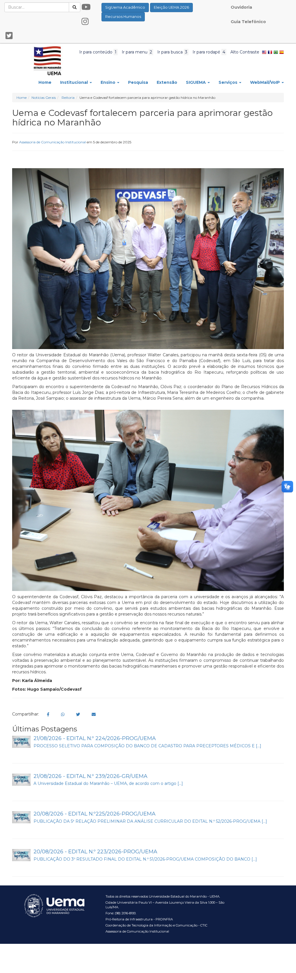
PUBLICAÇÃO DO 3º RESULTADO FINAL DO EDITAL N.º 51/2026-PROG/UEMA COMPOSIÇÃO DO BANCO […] (145, 859)
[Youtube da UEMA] (86, 7)
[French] (270, 52)
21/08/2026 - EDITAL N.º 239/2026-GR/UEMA (90, 776)
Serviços (228, 82)
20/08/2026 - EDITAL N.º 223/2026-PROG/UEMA (95, 851)
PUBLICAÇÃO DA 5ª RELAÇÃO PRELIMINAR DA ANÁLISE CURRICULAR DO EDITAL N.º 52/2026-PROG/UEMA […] (150, 821)
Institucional (74, 82)
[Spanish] (281, 52)
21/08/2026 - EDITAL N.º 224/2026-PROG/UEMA (95, 738)
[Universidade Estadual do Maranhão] (47, 60)
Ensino (108, 82)
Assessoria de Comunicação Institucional (52, 142)
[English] (264, 52)
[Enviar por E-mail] (93, 715)
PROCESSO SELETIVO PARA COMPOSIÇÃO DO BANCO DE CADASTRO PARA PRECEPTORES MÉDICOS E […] (147, 745)
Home (44, 82)
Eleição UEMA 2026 (171, 7)
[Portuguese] (275, 52)
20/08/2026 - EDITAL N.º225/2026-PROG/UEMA (95, 814)
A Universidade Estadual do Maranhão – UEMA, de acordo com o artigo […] (108, 783)
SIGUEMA (196, 82)
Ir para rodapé (209, 52)
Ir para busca (172, 52)
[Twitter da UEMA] (9, 36)
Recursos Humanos (123, 16)
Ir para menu (137, 52)
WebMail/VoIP (265, 82)
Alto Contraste (244, 52)
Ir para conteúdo (97, 52)
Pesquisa (138, 82)
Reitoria (68, 97)
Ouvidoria (241, 7)
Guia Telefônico (248, 21)
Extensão (167, 82)
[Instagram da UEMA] (85, 21)
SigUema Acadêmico (125, 7)
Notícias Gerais (44, 97)
